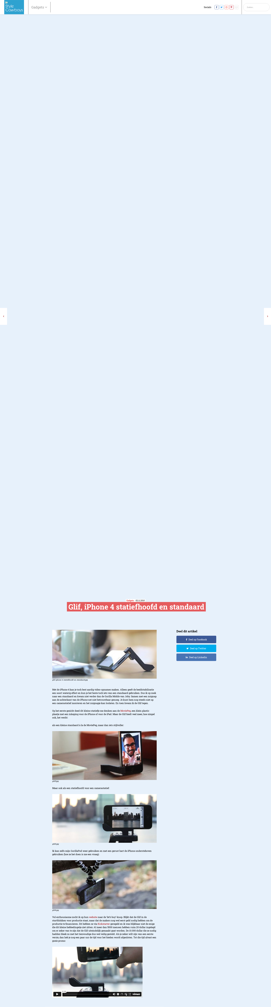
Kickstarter (104, 923)
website (93, 917)
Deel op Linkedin (198, 657)
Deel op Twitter (198, 648)
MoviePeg (125, 710)
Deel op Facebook (198, 639)
